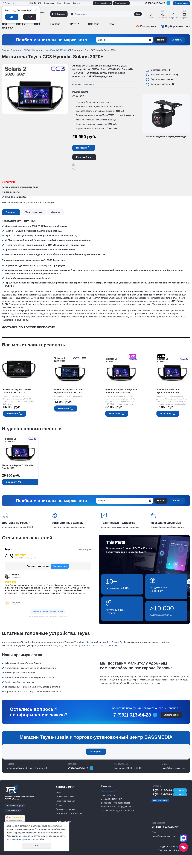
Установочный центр (103, 3)
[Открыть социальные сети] (183, 847)
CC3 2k (20, 24)
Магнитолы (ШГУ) (21, 50)
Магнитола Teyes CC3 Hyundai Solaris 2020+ (17, 466)
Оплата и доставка (65, 797)
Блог (59, 3)
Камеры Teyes (108, 795)
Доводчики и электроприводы (115, 803)
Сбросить (177, 40)
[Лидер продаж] (161, 356)
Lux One (55, 24)
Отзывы (32, 21)
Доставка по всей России (163, 75)
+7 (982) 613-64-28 (155, 3)
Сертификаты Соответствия (69, 814)
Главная (6, 50)
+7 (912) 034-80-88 (155, 7)
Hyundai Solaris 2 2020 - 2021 (57, 50)
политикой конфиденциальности (22, 839)
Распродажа (148, 26)
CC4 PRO (7, 28)
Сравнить (73, 164)
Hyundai (36, 50)
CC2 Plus (93, 24)
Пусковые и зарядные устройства (117, 810)
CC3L (37, 24)
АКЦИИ (59, 792)
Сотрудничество (121, 3)
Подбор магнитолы (177, 26)
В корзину (81, 148)
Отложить (73, 169)
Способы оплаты (159, 70)
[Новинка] (123, 367)
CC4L (112, 24)
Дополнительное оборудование (116, 806)
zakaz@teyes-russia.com (173, 768)
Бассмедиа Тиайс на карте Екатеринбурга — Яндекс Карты (48, 616)
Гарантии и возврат (160, 79)
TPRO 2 (74, 24)
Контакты (76, 3)
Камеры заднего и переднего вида (20, 187)
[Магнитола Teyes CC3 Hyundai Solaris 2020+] (35, 89)
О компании (49, 3)
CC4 (4, 24)
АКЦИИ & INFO (35, 3)
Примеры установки (65, 809)
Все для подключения (111, 799)
